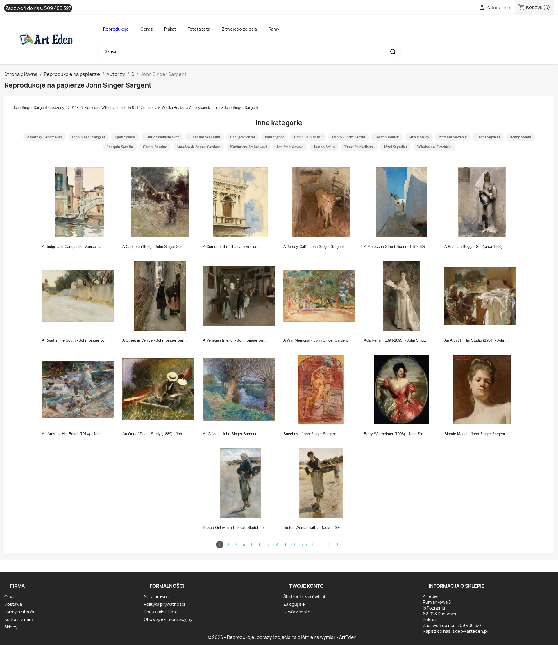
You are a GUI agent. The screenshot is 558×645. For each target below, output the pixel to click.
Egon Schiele (125, 137)
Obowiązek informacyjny (168, 619)
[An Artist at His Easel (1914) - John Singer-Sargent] (79, 389)
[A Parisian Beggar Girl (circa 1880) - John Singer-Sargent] (482, 201)
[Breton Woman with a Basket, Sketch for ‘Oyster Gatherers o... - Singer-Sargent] (321, 482)
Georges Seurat (242, 137)
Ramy (274, 29)
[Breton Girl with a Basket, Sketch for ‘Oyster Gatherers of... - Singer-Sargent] (240, 482)
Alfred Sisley (418, 137)
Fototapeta (199, 29)
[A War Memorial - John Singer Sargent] (321, 295)
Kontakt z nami (18, 619)
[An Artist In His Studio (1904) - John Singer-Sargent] (482, 295)
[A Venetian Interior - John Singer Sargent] (240, 295)
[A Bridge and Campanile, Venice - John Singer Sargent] (79, 201)
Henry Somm (520, 137)
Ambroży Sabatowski (44, 137)
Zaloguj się (294, 604)
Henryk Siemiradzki (348, 137)
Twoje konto (306, 586)
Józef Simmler (387, 137)
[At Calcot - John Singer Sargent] (240, 389)
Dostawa (13, 604)
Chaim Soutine (155, 147)
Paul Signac (274, 137)
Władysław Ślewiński (434, 147)
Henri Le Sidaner (308, 137)
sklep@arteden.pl (470, 631)
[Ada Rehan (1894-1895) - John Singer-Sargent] (401, 295)
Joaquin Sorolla (120, 147)
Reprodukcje (116, 29)
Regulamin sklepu (161, 611)
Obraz (146, 29)
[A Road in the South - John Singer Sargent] (79, 295)
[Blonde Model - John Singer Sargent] (482, 389)
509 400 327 (57, 8)
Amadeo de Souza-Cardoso (198, 147)
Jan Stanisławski (290, 147)
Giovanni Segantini (204, 137)
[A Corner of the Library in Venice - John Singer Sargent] (240, 201)
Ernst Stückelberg (359, 147)
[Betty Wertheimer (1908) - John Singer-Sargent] (401, 389)
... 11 (336, 544)
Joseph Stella (324, 147)
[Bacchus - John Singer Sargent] (321, 389)
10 (293, 544)
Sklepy (10, 627)
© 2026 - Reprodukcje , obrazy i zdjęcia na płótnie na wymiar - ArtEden (282, 637)
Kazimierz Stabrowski (248, 147)
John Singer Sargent (88, 137)
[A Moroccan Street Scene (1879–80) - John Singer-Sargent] (401, 201)
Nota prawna (156, 596)
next (304, 544)
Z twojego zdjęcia (239, 29)
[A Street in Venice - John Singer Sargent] (160, 295)
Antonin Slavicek (453, 137)
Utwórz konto (296, 611)
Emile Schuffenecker (162, 137)
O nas (10, 596)
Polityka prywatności (164, 604)
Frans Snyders (488, 137)
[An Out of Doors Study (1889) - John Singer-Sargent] (160, 389)
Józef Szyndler (395, 147)
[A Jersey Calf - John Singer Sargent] (321, 201)
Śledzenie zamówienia (305, 596)
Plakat (170, 29)
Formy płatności (20, 611)
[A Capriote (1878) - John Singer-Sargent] (160, 201)
